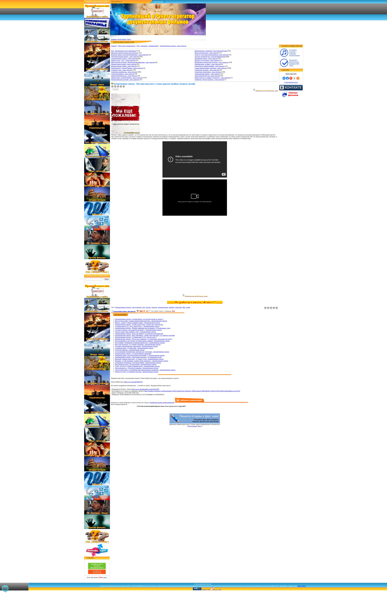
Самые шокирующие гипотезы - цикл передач (210, 68)
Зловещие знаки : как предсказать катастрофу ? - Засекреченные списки (140, 355)
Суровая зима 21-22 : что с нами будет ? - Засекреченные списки (137, 326)
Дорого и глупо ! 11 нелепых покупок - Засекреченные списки (136, 372)
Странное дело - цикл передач (121, 70)
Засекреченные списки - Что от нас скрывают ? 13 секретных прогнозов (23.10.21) (143, 339)
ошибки (171, 307)
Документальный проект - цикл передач (125, 56)
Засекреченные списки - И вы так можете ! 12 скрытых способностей (139, 333)
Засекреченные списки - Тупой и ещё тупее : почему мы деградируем (139, 324)
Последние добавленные (126, 46)
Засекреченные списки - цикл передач (173, 46)
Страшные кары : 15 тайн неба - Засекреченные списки (134, 348)
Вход (129, 39)
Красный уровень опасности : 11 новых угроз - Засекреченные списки (139, 359)
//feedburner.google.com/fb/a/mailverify (162, 402)
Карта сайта (302, 586)
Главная (114, 39)
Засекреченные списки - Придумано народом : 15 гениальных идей (138, 357)
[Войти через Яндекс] (290, 78)
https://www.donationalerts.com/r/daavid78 (145, 389)
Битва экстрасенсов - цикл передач (207, 53)
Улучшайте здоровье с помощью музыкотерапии (294, 52)
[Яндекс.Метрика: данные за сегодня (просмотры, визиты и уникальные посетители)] (217, 588)
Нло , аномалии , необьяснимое (147, 46)
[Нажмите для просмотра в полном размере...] (125, 133)
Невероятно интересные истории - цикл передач (211, 62)
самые (188, 307)
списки (148, 307)
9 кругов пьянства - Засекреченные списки (130, 350)
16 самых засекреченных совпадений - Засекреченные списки (136, 346)
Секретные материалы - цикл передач (124, 72)
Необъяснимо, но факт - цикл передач (208, 64)
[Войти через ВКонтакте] (284, 78)
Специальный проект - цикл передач (207, 74)
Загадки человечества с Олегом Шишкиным (210, 56)
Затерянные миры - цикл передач (206, 58)
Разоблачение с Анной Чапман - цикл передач (127, 68)
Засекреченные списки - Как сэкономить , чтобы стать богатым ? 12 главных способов (145, 335)
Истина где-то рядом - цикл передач (207, 60)
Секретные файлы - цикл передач (122, 74)
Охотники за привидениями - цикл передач (210, 66)
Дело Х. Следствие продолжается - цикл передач (211, 55)
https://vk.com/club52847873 (133, 382)
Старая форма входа (291, 82)
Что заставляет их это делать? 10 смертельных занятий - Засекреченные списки (142, 341)
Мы (184, 307)
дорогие (154, 307)
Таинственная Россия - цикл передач (207, 76)
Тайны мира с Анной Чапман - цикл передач (126, 78)
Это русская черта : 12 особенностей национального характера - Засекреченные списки (145, 370)
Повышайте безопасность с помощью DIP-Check (294, 62)
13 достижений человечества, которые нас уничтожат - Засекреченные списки (142, 352)
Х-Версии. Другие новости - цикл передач (209, 79)
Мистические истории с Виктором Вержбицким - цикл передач (133, 62)
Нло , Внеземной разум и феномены (123, 51)
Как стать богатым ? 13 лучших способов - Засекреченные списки (138, 344)
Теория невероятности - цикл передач (124, 76)
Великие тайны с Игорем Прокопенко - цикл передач (129, 55)
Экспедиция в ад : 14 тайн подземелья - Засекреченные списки (136, 368)
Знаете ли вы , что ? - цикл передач (123, 60)
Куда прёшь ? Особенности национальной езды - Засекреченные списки (140, 343)
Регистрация (122, 39)
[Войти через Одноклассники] (297, 78)
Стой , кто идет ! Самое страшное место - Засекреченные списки (137, 366)
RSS (164, 1)
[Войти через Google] (294, 78)
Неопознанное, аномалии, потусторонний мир (211, 51)
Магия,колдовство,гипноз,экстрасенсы (124, 53)
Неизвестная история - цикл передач (123, 64)
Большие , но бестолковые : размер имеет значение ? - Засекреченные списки (141, 361)
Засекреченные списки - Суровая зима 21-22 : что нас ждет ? (136, 337)
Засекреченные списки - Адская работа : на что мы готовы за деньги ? (139, 319)
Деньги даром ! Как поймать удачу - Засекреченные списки (135, 332)
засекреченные (163, 307)
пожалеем (178, 307)
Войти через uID (291, 74)
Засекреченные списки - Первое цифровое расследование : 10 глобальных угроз (142, 328)
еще (143, 307)
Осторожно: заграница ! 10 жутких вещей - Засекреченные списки (138, 362)
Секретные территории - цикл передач (208, 72)
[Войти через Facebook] (287, 78)
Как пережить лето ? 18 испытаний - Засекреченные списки (135, 364)
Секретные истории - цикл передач (207, 70)
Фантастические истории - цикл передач (125, 79)
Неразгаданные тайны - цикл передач (124, 66)
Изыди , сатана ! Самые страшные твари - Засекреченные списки (137, 323)
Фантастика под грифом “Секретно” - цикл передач (212, 78)
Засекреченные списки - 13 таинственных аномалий (133, 353)
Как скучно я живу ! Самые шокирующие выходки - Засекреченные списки (141, 321)
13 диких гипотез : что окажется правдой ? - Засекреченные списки (138, 330)
